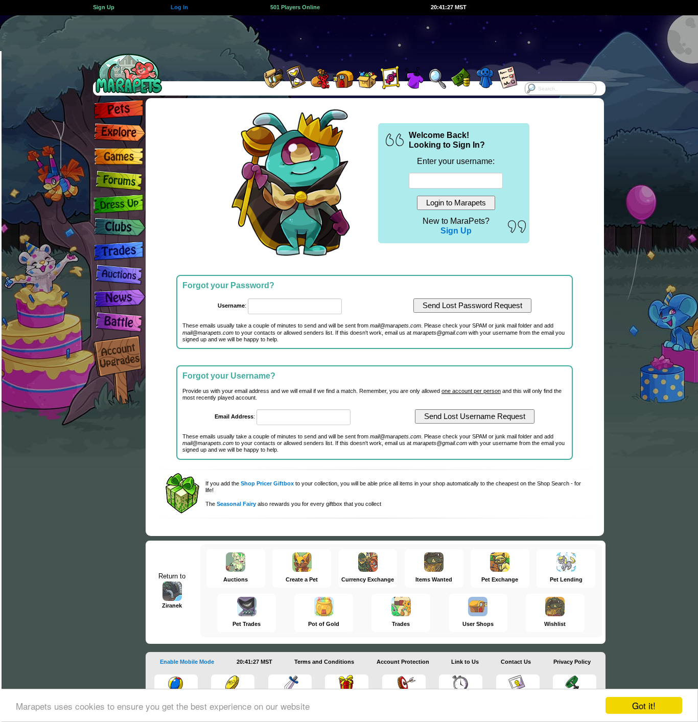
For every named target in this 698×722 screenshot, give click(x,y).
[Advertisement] (340, 38)
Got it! (644, 705)
